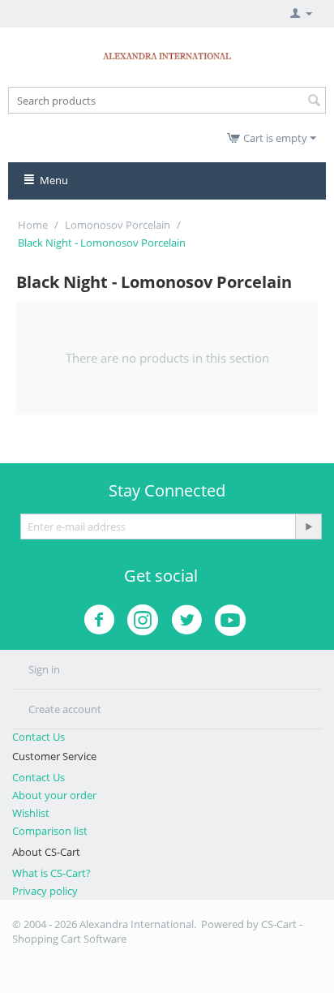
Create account (64, 709)
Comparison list (50, 830)
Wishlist (30, 813)
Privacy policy (45, 890)
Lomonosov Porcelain (117, 224)
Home (33, 224)
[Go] (308, 526)
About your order (54, 795)
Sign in (44, 669)
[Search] (314, 101)
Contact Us (38, 736)
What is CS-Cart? (51, 873)
